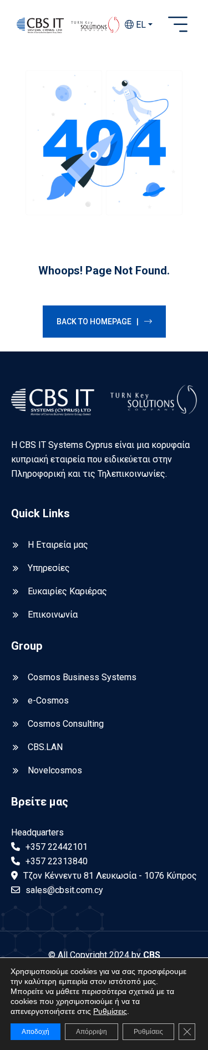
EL (140, 24)
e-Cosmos (48, 700)
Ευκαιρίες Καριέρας (67, 591)
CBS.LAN (45, 747)
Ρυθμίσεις (110, 1011)
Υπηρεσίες (49, 568)
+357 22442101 (57, 847)
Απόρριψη (91, 1032)
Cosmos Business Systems (82, 677)
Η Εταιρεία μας (58, 544)
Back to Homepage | (98, 321)
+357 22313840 (57, 861)
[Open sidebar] (177, 25)
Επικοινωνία (53, 614)
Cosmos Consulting (66, 723)
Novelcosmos (55, 770)
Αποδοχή (35, 1032)
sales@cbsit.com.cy (64, 890)
